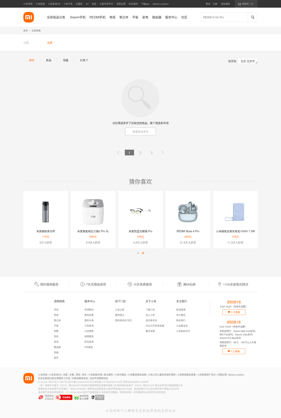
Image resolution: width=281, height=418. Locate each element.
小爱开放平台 (106, 3)
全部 (49, 42)
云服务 (79, 3)
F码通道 (88, 347)
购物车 (248, 3)
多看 (71, 374)
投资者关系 (151, 320)
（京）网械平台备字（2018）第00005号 (59, 385)
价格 (84, 60)
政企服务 (108, 374)
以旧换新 (89, 331)
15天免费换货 (142, 284)
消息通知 (225, 3)
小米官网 (27, 3)
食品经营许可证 (142, 388)
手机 (56, 309)
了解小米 (150, 309)
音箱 (56, 352)
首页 (25, 30)
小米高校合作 (183, 331)
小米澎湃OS (54, 3)
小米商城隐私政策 (186, 374)
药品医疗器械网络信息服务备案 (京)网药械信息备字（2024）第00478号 (117, 385)
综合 (31, 60)
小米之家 (119, 309)
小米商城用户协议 (206, 374)
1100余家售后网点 (235, 284)
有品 (94, 3)
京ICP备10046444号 (78, 381)
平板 (56, 325)
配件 (56, 357)
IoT (87, 3)
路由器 (57, 347)
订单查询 (89, 325)
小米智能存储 (95, 374)
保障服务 (89, 336)
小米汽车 (68, 3)
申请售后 (89, 309)
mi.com (44, 381)
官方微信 (180, 315)
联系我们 (180, 320)
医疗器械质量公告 (174, 385)
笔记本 (57, 320)
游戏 (78, 374)
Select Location (161, 3)
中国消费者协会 (80, 378)
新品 (48, 60)
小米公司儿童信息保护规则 (161, 374)
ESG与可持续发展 (155, 325)
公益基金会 (182, 325)
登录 (208, 3)
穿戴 (56, 331)
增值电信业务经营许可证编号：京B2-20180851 (62, 388)
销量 (65, 60)
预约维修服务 (49, 284)
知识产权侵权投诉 (91, 392)
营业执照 (159, 385)
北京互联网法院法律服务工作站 (54, 378)
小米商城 (40, 3)
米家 (65, 374)
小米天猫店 (120, 374)
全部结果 (36, 30)
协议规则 (133, 3)
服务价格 (89, 320)
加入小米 (150, 315)
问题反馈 (222, 374)
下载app (145, 5)
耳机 (56, 336)
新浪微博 (180, 309)
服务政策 (89, 315)
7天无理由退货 (96, 284)
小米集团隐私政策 (137, 374)
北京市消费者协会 (99, 378)
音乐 (84, 374)
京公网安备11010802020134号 (106, 381)
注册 (215, 3)
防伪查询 (89, 341)
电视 (56, 315)
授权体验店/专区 (123, 320)
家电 (56, 341)
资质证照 (121, 3)
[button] (138, 253)
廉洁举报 (150, 331)
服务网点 (119, 315)
